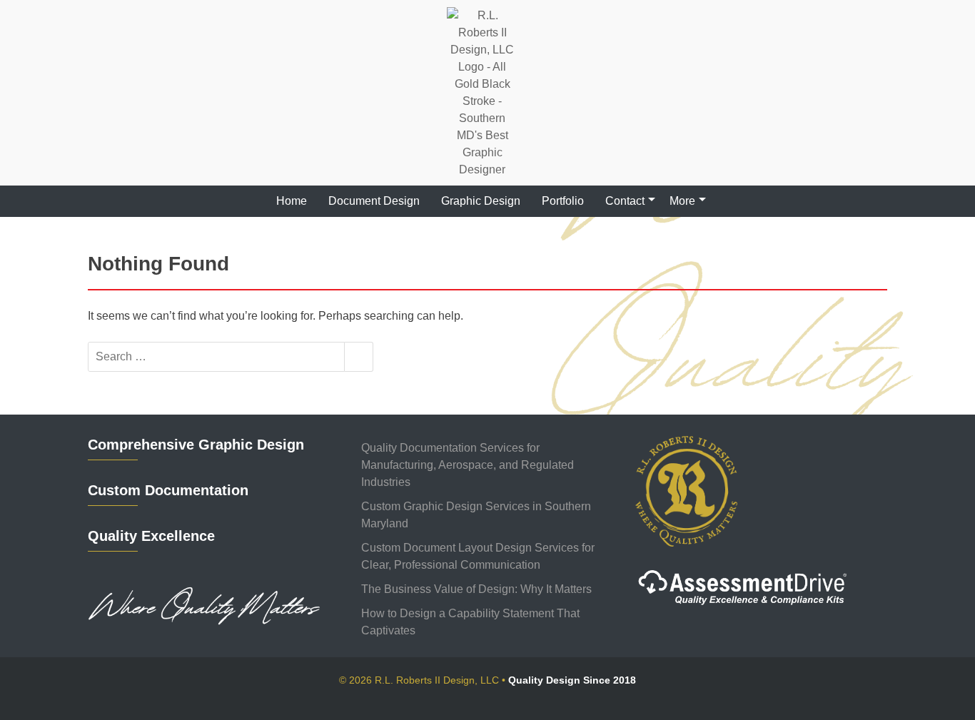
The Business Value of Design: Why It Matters (476, 589)
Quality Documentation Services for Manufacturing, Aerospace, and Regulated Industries (467, 465)
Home (291, 201)
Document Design (374, 201)
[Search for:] (216, 357)
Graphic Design (480, 201)
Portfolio (563, 201)
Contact (625, 201)
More (682, 201)
